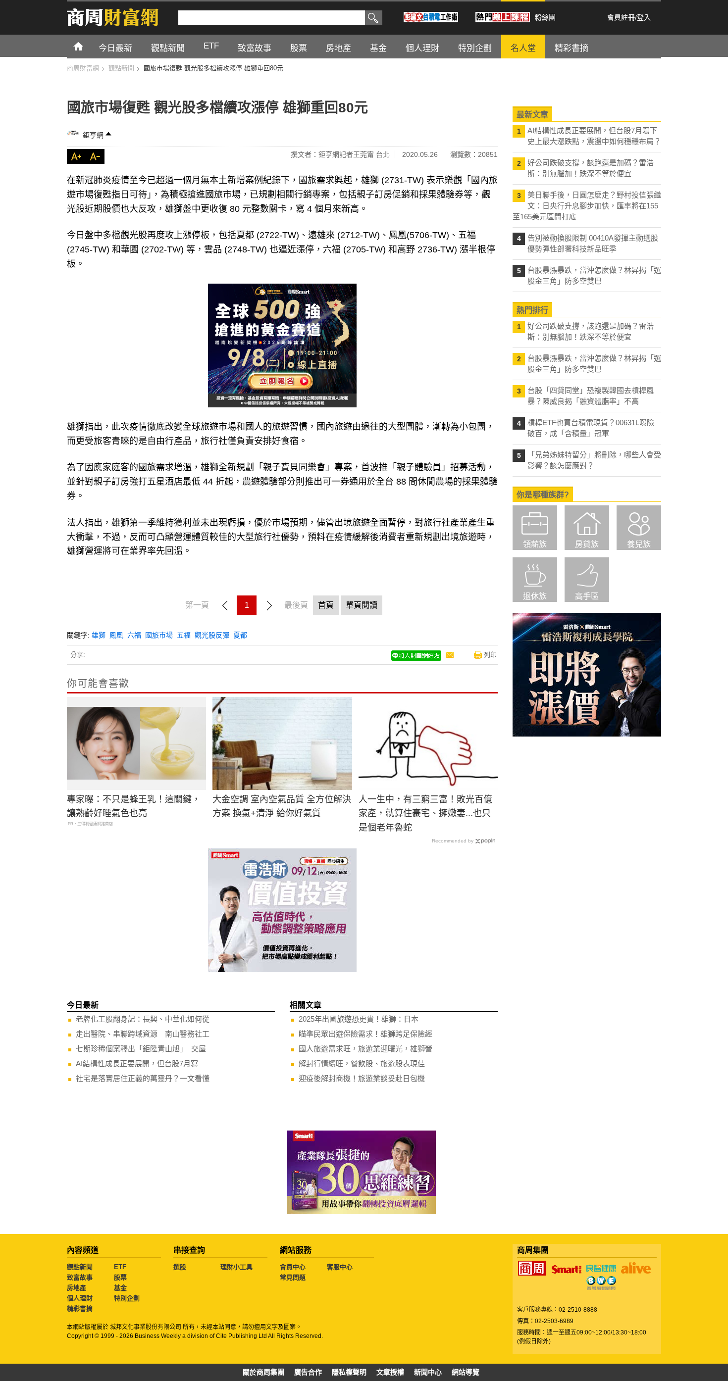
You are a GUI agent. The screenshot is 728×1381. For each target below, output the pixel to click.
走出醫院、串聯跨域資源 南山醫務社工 (142, 1034)
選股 (179, 1267)
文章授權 (390, 1372)
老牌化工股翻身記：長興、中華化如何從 (142, 1019)
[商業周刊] (532, 1268)
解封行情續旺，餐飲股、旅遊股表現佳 (362, 1063)
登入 (644, 17)
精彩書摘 (80, 1308)
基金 (120, 1287)
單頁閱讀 (361, 605)
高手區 (587, 596)
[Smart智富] (566, 1269)
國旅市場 (159, 635)
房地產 (76, 1287)
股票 (120, 1277)
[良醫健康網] (601, 1268)
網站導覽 (465, 1372)
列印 (490, 654)
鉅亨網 (93, 135)
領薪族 (535, 544)
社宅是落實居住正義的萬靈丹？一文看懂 (142, 1078)
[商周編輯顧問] (601, 1283)
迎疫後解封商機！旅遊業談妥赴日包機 (362, 1078)
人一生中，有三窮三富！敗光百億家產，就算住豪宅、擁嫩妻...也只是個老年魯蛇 (425, 813)
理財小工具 (236, 1267)
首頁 (87, 46)
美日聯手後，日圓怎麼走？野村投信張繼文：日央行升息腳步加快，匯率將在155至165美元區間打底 (587, 206)
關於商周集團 (263, 1372)
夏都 (240, 635)
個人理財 (80, 1298)
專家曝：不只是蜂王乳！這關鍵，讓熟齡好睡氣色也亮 (134, 806)
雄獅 (98, 635)
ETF (120, 1267)
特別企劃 (127, 1298)
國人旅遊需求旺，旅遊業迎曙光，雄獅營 (365, 1048)
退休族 (535, 596)
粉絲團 (545, 17)
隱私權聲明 (349, 1372)
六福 (134, 635)
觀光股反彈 (212, 635)
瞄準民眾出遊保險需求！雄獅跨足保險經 (365, 1034)
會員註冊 (621, 17)
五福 (184, 635)
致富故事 (80, 1277)
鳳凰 (116, 635)
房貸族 (587, 544)
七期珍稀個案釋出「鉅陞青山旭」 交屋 (141, 1048)
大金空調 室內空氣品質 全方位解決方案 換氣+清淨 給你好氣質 (281, 806)
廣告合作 (308, 1372)
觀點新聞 (80, 1267)
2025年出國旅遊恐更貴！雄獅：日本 (358, 1019)
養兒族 (639, 544)
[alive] (636, 1268)
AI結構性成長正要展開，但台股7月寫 (137, 1063)
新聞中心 (428, 1372)
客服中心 (340, 1267)
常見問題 (293, 1277)
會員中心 (293, 1267)
